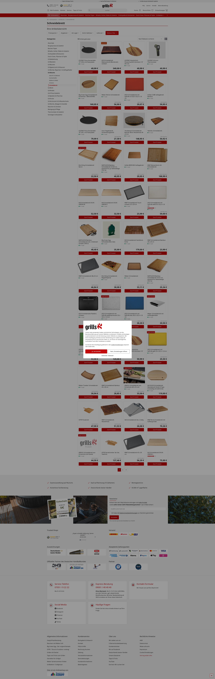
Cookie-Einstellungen (117, 345)
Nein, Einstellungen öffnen (118, 351)
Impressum (110, 355)
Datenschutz (104, 355)
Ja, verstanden (96, 351)
